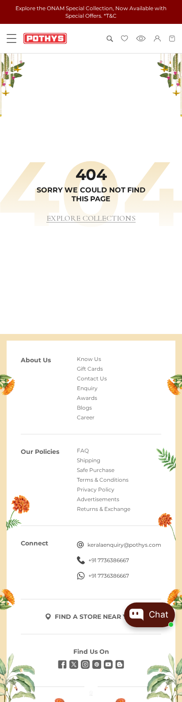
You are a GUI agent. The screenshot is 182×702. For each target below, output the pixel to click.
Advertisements (98, 499)
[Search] (109, 38)
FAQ (83, 451)
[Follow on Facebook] (62, 664)
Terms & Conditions (103, 480)
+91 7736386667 (108, 560)
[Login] (157, 38)
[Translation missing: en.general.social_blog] (119, 664)
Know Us (89, 359)
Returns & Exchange (103, 509)
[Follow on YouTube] (108, 664)
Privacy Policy (95, 490)
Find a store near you (96, 617)
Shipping (88, 460)
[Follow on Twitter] (73, 664)
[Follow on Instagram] (85, 664)
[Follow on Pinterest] (96, 664)
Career (86, 417)
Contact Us (92, 379)
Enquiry (87, 388)
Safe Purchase (95, 470)
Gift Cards (90, 369)
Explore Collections (90, 218)
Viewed (141, 38)
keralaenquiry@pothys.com (124, 544)
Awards (87, 398)
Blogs (84, 408)
